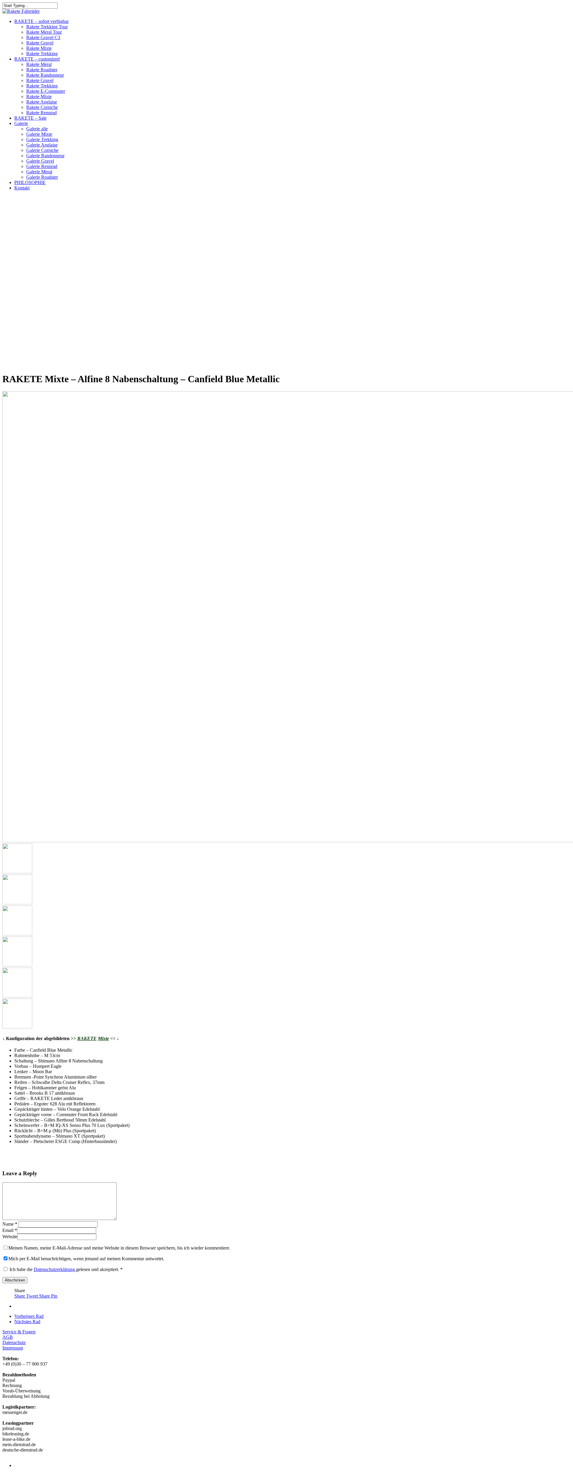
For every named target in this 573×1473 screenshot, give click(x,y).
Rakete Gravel (39, 42)
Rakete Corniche (42, 107)
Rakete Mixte (39, 48)
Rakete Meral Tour (44, 32)
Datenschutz (14, 1342)
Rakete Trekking (42, 53)
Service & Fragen (19, 1331)
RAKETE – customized (37, 58)
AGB (7, 1337)
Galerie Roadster (42, 177)
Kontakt (22, 187)
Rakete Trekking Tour (47, 26)
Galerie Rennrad (41, 166)
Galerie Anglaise (42, 144)
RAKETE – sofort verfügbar (41, 21)
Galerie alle (37, 128)
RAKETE (87, 1038)
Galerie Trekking (42, 139)
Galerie (21, 123)
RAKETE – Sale (30, 118)
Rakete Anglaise (41, 101)
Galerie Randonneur (45, 155)
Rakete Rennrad (41, 112)
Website (9, 1236)
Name (9, 1224)
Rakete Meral (39, 64)
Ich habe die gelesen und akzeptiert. (66, 1269)
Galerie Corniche (42, 150)
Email (9, 1230)
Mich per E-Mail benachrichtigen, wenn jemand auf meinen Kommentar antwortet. (86, 1258)
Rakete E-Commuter (45, 91)
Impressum (12, 1347)
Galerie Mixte (39, 134)
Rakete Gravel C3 (43, 37)
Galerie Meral (39, 171)
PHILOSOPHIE (30, 182)
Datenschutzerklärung (55, 1269)
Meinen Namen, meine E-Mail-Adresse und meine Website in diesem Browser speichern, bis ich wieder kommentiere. (119, 1247)
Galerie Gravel (40, 161)
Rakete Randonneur (45, 75)
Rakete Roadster (41, 69)
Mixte (103, 1038)
